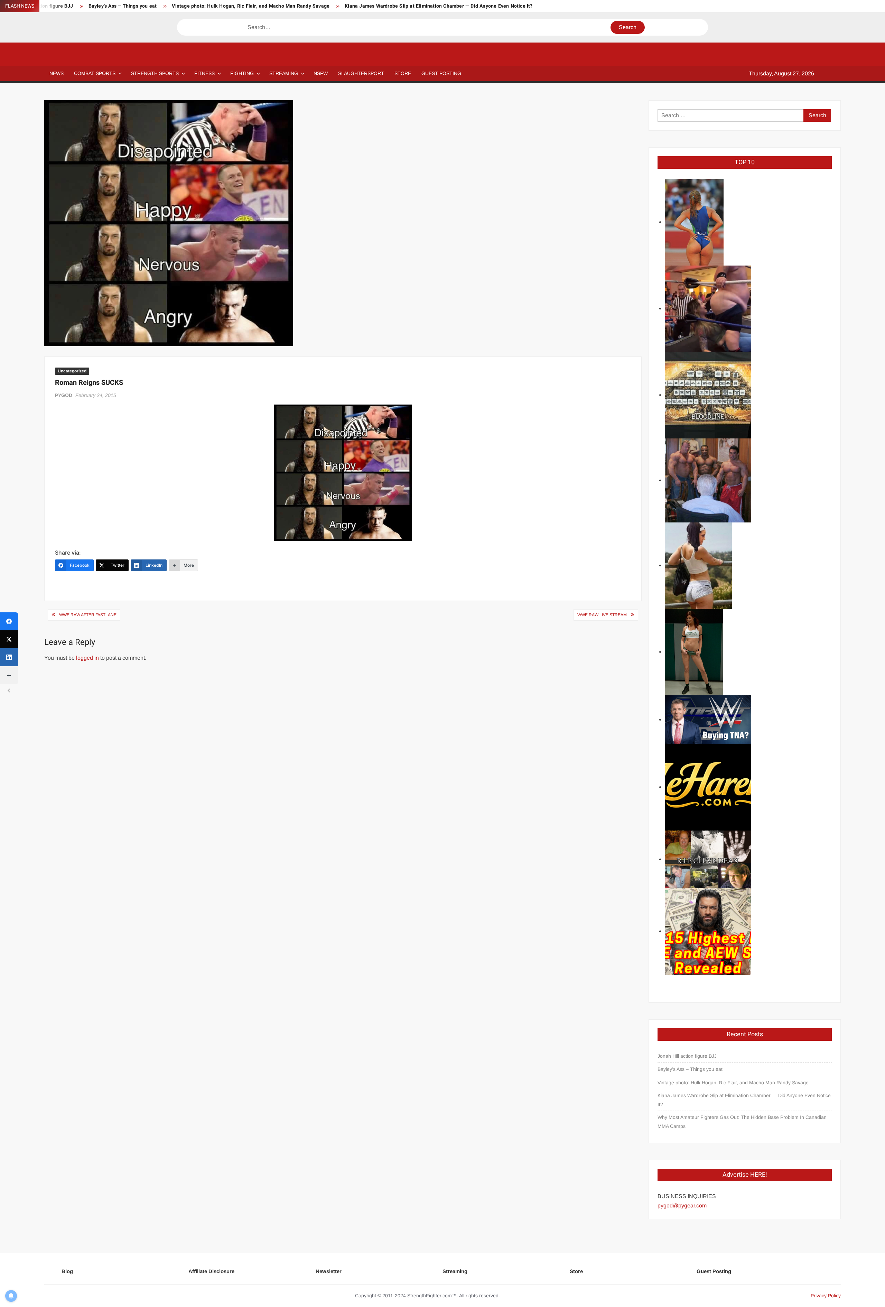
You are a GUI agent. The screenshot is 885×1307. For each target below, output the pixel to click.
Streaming (283, 73)
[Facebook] (9, 621)
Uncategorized (72, 371)
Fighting (242, 73)
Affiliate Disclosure (211, 1271)
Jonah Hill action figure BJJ (687, 1056)
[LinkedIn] (9, 657)
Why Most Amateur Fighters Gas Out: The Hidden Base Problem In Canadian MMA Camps (742, 1121)
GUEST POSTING (441, 73)
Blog (67, 1271)
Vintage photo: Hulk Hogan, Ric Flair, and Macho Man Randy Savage (250, 6)
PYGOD (63, 395)
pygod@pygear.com (682, 1205)
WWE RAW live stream (602, 614)
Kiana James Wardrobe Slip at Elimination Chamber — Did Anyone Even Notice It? (438, 6)
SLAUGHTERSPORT (361, 73)
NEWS (56, 73)
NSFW (321, 73)
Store (576, 1271)
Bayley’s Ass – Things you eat (122, 6)
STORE (402, 73)
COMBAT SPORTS (94, 73)
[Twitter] (9, 639)
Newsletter (329, 1271)
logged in (87, 658)
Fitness (204, 73)
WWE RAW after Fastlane (88, 614)
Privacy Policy (826, 1295)
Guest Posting (714, 1271)
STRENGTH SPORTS (155, 73)
